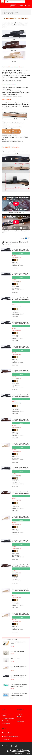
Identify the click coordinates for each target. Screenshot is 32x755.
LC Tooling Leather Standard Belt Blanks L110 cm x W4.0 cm (20, 492)
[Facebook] (7, 745)
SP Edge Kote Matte (15, 659)
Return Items (20, 721)
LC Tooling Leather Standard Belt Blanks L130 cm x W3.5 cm (20, 419)
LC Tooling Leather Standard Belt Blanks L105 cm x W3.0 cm (20, 347)
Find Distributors (6, 723)
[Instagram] (3, 745)
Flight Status (20, 716)
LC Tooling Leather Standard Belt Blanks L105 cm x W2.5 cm (20, 298)
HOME (3, 10)
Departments (9, 10)
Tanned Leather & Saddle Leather (11, 12)
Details (21, 253)
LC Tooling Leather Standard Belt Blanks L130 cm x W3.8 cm (20, 468)
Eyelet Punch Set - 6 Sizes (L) (17, 651)
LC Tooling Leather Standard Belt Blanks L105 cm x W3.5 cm (20, 395)
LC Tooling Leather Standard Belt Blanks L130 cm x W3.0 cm (20, 371)
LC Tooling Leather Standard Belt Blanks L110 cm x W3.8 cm (20, 444)
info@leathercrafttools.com (11, 736)
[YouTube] (16, 745)
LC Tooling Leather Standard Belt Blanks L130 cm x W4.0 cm (20, 516)
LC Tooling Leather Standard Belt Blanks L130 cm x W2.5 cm (20, 322)
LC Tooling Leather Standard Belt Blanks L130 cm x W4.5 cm (20, 565)
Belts (14, 10)
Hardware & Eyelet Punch (8, 718)
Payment (19, 719)
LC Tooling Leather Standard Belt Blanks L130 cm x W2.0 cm (20, 274)
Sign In (20, 5)
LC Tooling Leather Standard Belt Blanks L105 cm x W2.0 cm (20, 250)
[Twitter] (12, 745)
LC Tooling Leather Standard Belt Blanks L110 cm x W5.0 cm (20, 589)
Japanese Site (5, 739)
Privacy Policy (5, 720)
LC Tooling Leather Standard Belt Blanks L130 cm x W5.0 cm (20, 614)
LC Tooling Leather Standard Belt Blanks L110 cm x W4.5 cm (20, 541)
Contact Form (7, 733)
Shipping (19, 714)
